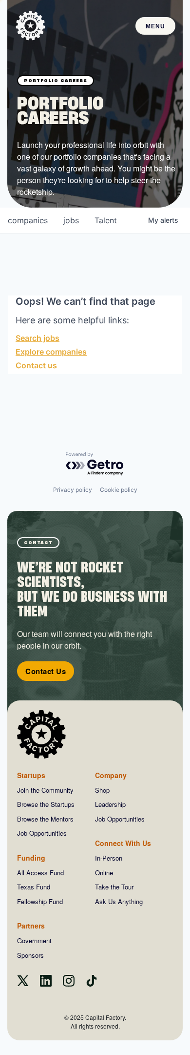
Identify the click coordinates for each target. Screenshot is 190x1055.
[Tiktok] (91, 983)
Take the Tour (114, 886)
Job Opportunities (42, 833)
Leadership (110, 804)
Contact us (36, 365)
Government (34, 940)
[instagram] (69, 983)
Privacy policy (72, 489)
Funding (31, 858)
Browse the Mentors (45, 818)
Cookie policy (118, 489)
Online (104, 872)
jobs (71, 220)
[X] (23, 983)
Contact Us (45, 671)
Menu (155, 26)
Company (111, 775)
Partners (31, 925)
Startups (31, 775)
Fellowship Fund (40, 901)
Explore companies (51, 352)
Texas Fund (33, 886)
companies (28, 220)
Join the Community (45, 790)
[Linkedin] (46, 983)
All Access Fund (40, 872)
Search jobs (37, 338)
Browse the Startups (46, 804)
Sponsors (30, 955)
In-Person (108, 858)
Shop (102, 790)
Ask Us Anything (119, 901)
